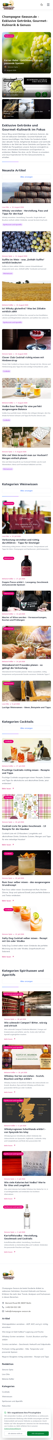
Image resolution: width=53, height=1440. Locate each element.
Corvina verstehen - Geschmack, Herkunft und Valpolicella (26, 1344)
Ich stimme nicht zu (15, 1433)
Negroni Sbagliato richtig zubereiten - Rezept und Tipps (25, 1357)
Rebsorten (9, 36)
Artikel (6, 1318)
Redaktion (7, 1364)
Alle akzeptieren (38, 1433)
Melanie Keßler (7, 305)
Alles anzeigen (26, 177)
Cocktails (7, 102)
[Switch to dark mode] (41, 4)
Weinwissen (8, 80)
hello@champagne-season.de (18, 1311)
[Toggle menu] (48, 4)
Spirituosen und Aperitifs (12, 224)
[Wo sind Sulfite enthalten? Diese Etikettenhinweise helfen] (26, 88)
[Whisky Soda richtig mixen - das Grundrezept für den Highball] (26, 109)
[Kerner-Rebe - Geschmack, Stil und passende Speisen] (26, 52)
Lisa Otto (5, 207)
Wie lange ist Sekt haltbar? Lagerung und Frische (22, 1332)
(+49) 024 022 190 (13, 1307)
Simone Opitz (7, 256)
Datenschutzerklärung (12, 1429)
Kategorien (8, 1386)
